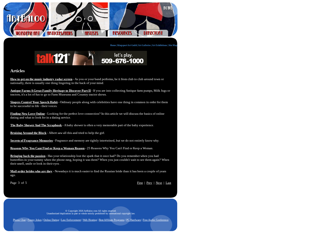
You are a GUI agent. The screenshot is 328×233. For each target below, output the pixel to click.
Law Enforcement (71, 220)
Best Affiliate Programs (111, 220)
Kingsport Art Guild (127, 45)
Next (159, 183)
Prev (149, 183)
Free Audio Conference (156, 220)
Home (113, 45)
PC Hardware (133, 220)
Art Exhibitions (159, 45)
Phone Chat (19, 220)
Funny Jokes (35, 220)
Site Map (173, 45)
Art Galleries (144, 45)
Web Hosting (90, 220)
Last (168, 183)
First (140, 183)
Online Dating (51, 220)
